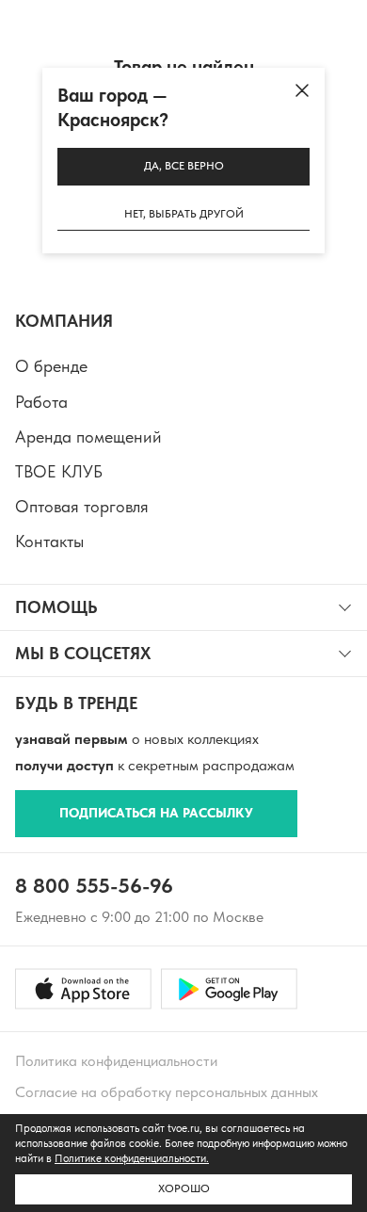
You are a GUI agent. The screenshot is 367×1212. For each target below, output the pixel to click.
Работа (41, 402)
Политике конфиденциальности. (132, 1158)
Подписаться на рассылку (156, 812)
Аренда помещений (88, 436)
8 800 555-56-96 (94, 885)
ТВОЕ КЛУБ (59, 471)
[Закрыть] (302, 90)
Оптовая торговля (82, 506)
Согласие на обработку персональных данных (166, 1092)
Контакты (49, 541)
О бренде (51, 366)
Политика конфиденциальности (116, 1061)
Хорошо (184, 1188)
